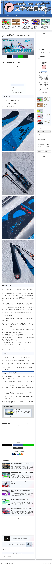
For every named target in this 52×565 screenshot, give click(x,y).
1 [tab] (24, 31)
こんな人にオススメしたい (17, 92)
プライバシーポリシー (4, 563)
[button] (25, 56)
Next (51, 24)
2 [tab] (26, 31)
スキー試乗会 (26, 423)
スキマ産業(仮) (44, 71)
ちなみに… (14, 90)
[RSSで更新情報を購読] (22, 454)
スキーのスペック (15, 87)
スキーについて (5, 423)
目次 (16, 85)
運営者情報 (11, 563)
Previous (0, 24)
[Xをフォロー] (15, 454)
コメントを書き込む (18, 553)
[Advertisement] (18, 75)
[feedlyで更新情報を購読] (20, 454)
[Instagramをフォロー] (18, 454)
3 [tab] (27, 31)
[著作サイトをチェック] (13, 454)
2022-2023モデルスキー (15, 423)
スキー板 (21, 423)
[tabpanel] (6, 23)
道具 (9, 423)
